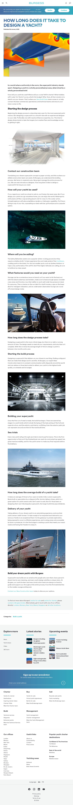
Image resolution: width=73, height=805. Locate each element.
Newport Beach (8, 772)
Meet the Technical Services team (12, 723)
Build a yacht (17, 616)
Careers (28, 742)
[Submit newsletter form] (63, 683)
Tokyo (5, 758)
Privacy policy (36, 793)
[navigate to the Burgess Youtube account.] (44, 789)
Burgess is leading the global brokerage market (39, 641)
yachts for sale (36, 600)
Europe (51, 756)
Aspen (5, 768)
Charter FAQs (8, 703)
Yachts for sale (30, 695)
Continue (64, 10)
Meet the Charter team (11, 705)
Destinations (7, 698)
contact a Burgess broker (16, 602)
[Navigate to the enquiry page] (70, 3)
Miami (35, 605)
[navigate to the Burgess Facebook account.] (29, 789)
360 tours (6, 649)
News (5, 639)
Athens (6, 752)
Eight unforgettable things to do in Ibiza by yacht (39, 660)
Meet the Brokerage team (34, 703)
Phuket (6, 756)
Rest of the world (55, 750)
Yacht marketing (54, 698)
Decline (50, 10)
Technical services (9, 715)
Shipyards (7, 717)
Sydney (6, 760)
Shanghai (6, 764)
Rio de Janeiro (8, 766)
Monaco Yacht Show (62, 648)
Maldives (52, 752)
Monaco (22, 605)
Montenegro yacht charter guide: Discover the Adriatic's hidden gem (39, 651)
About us (29, 738)
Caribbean (60, 261)
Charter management (33, 717)
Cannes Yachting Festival (61, 640)
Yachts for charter (9, 695)
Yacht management (32, 715)
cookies (33, 9)
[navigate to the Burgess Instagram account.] (34, 789)
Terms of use (36, 798)
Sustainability (30, 740)
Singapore (42, 605)
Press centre (30, 744)
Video (5, 646)
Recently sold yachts (55, 695)
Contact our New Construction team (20, 591)
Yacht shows (7, 642)
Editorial (29, 762)
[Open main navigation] (2, 3)
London (16, 605)
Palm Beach (7, 774)
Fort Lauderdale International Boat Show (62, 656)
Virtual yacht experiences (34, 698)
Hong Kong (7, 748)
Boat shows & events (32, 766)
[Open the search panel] (6, 3)
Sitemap (36, 795)
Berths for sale (30, 700)
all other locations (54, 605)
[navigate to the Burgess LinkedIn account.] (39, 789)
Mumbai (6, 762)
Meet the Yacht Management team (35, 721)
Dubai (5, 746)
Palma (5, 750)
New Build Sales (42, 99)
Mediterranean (53, 758)
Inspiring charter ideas (10, 700)
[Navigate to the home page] (36, 3)
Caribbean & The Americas (58, 741)
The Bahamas (53, 746)
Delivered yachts (9, 720)
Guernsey (6, 770)
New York (29, 605)
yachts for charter (50, 600)
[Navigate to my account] (66, 3)
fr (43, 782)
